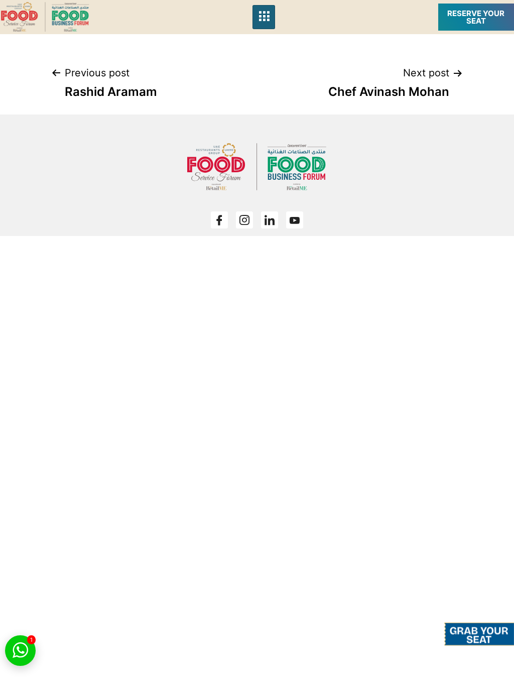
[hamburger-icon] (263, 17)
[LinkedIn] (269, 219)
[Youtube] (294, 219)
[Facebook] (219, 219)
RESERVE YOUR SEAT (475, 17)
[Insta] (244, 219)
